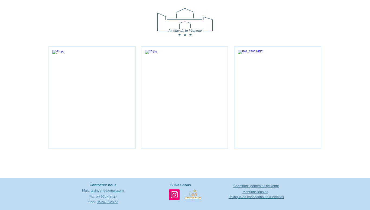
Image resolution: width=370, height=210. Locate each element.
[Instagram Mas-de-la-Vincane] (174, 194)
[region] (92, 98)
